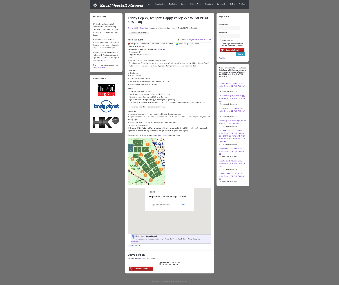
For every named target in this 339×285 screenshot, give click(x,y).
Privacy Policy (195, 4)
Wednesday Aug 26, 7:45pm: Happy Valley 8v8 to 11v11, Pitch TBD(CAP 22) (232, 98)
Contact (242, 4)
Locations (209, 4)
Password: (223, 32)
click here (103, 61)
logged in (140, 259)
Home (149, 4)
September (144, 28)
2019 (136, 28)
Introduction (159, 4)
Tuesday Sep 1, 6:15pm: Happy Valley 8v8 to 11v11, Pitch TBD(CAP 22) (232, 163)
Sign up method (101, 68)
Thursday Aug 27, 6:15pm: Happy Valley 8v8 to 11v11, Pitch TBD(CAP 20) (232, 111)
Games (183, 4)
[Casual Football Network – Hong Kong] (118, 7)
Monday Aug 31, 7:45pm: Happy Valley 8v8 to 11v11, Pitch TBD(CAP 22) (232, 151)
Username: (223, 25)
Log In (240, 54)
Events (130, 28)
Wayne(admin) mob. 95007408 (200, 40)
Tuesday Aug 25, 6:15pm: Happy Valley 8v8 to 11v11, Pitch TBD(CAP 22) (232, 86)
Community (221, 4)
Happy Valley (162, 135)
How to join (173, 4)
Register (222, 58)
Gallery (232, 4)
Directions (135, 242)
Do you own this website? (160, 205)
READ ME (161, 49)
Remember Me (227, 41)
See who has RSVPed (139, 32)
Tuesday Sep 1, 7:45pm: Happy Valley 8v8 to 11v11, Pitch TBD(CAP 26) (232, 176)
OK (183, 205)
